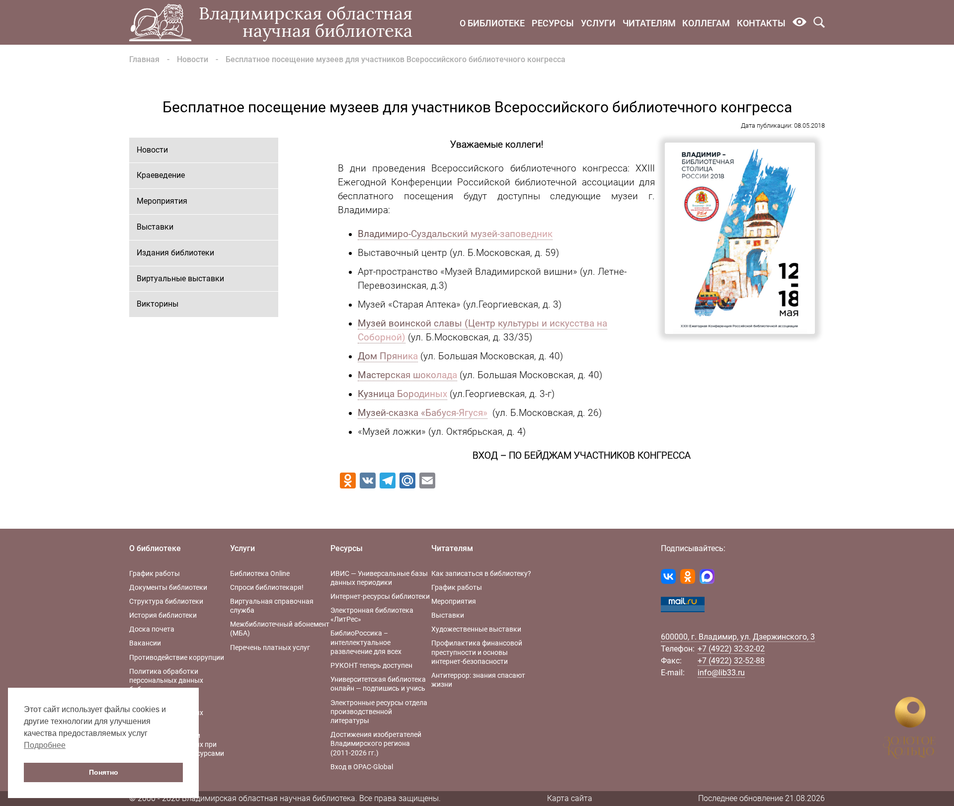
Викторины (157, 304)
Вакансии (145, 643)
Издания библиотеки (175, 252)
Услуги (598, 23)
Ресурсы (553, 23)
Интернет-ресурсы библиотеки (380, 596)
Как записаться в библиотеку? (481, 573)
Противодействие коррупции (176, 657)
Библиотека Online (260, 573)
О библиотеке (492, 23)
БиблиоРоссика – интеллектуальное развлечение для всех (365, 642)
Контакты (761, 23)
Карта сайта (569, 798)
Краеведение (161, 175)
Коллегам (706, 23)
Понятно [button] (103, 772)
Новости (192, 59)
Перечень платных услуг (270, 647)
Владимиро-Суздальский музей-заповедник (455, 234)
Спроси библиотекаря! (267, 587)
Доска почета (151, 629)
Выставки (155, 227)
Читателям (649, 23)
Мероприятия (162, 201)
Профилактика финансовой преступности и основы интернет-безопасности (476, 652)
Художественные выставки (476, 629)
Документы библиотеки (168, 587)
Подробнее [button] (45, 745)
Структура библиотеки (166, 601)
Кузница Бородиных (402, 394)
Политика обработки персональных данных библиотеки (166, 680)
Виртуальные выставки (180, 278)
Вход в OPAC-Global (361, 767)
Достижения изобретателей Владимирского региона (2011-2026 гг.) (375, 743)
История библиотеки (163, 615)
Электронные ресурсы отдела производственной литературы (378, 712)
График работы (154, 573)
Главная (144, 59)
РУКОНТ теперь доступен (371, 665)
